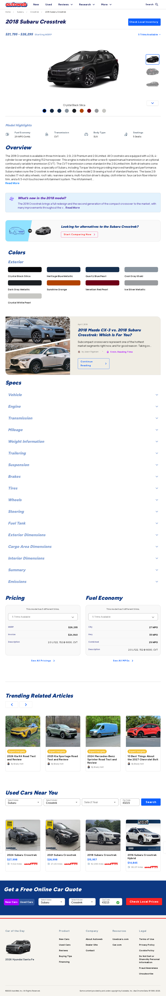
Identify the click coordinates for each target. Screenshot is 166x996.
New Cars (11, 902)
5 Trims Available (148, 34)
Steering (16, 511)
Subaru (20, 12)
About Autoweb (94, 939)
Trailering (17, 453)
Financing (64, 961)
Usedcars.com (121, 939)
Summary (16, 569)
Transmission (20, 418)
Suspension (18, 464)
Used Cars (26, 902)
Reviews (63, 950)
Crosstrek (34, 12)
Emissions (17, 581)
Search (151, 802)
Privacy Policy (146, 944)
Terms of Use (146, 939)
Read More (12, 183)
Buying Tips (65, 956)
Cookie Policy (146, 950)
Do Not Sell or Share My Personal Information (149, 959)
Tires (12, 488)
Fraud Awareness (148, 967)
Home (8, 12)
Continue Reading (87, 363)
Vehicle (15, 394)
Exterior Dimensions (26, 534)
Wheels (15, 499)
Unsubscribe (146, 973)
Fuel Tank (16, 523)
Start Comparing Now (77, 234)
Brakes (14, 476)
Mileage (15, 429)
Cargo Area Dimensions (29, 546)
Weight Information (26, 441)
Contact (90, 950)
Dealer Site (92, 944)
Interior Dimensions (26, 558)
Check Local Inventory (143, 22)
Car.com (117, 944)
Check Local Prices (144, 901)
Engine (14, 406)
